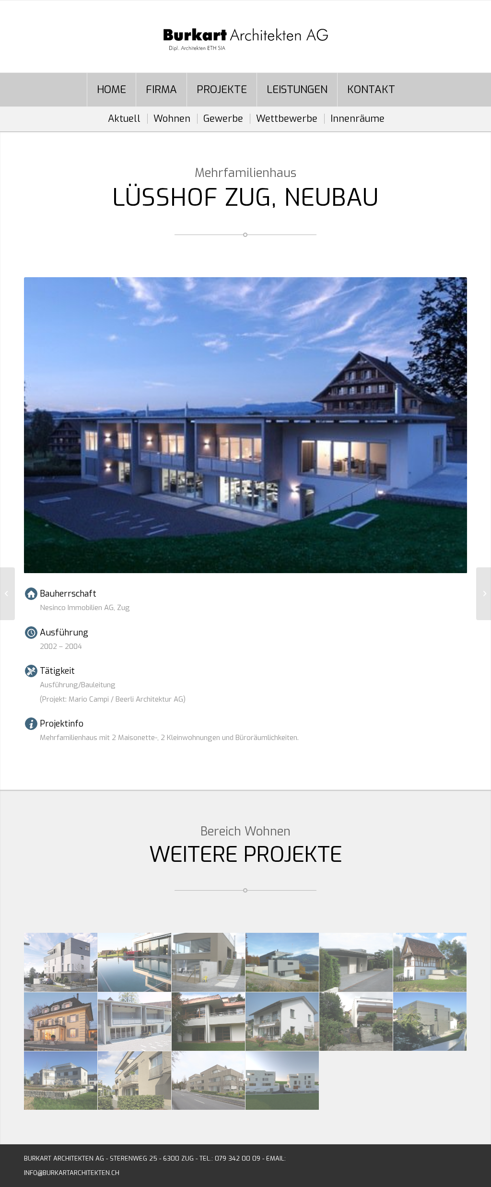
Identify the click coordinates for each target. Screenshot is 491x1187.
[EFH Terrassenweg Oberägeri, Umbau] (209, 1021)
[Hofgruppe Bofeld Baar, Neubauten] (430, 962)
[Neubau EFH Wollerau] (356, 1021)
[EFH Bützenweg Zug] (356, 962)
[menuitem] (111, 89)
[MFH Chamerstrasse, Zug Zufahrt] (61, 962)
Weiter (445, 425)
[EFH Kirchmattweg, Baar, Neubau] (61, 1080)
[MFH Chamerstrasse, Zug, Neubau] (135, 1080)
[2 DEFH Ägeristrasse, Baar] (282, 1080)
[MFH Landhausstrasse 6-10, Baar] (209, 1080)
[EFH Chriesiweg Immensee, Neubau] (282, 962)
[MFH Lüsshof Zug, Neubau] (135, 1021)
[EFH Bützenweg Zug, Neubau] (7, 593)
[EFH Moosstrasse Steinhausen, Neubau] (135, 962)
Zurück (45, 425)
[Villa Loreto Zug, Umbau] (61, 1021)
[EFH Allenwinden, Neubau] (430, 1021)
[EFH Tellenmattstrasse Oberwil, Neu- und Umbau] (282, 1021)
